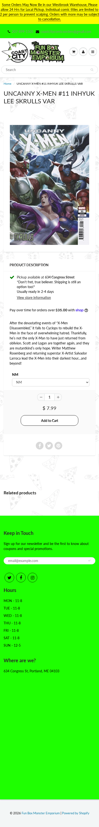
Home (7, 83)
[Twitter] (9, 577)
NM (15, 374)
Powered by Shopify (75, 813)
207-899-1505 (22, 32)
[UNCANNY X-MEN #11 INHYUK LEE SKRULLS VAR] (49, 185)
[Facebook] (21, 577)
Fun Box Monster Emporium (41, 813)
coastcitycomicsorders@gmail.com (66, 32)
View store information (34, 297)
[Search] (91, 70)
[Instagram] (32, 577)
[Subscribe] (89, 560)
